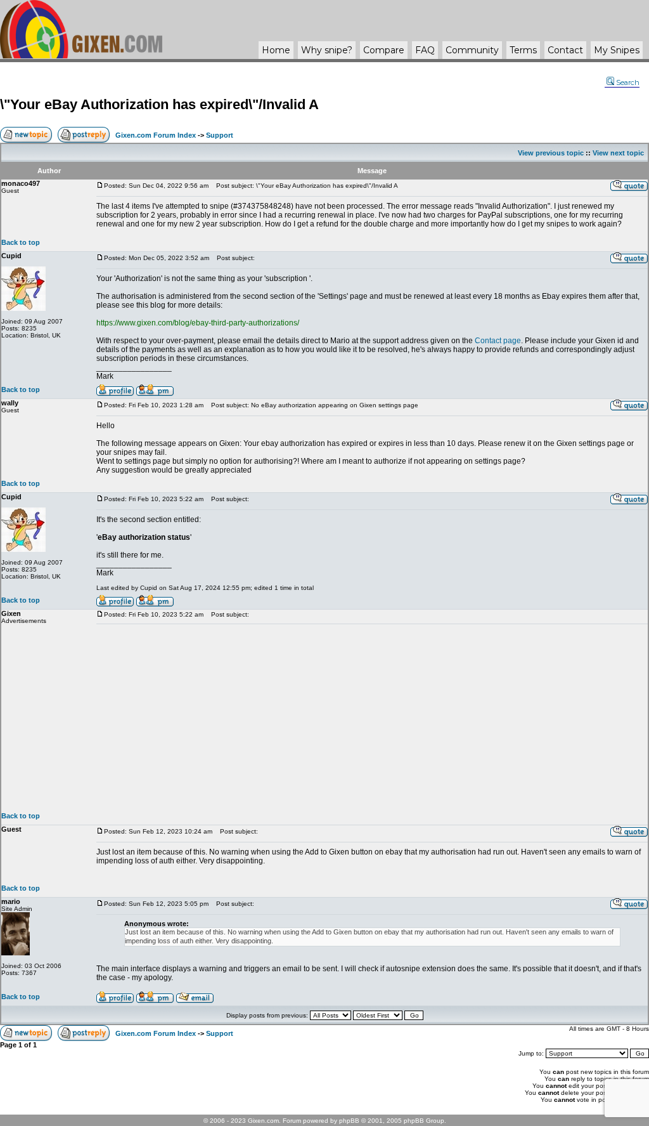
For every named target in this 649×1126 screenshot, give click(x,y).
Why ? (326, 50)
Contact (565, 50)
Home (276, 50)
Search (627, 82)
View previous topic (551, 153)
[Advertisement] (372, 718)
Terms (523, 50)
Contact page (498, 340)
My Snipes (616, 50)
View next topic (618, 153)
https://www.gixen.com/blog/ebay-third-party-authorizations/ (197, 322)
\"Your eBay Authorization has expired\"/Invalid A (159, 104)
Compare (383, 50)
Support (219, 135)
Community (472, 50)
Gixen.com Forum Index (155, 135)
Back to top (20, 242)
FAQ (425, 50)
